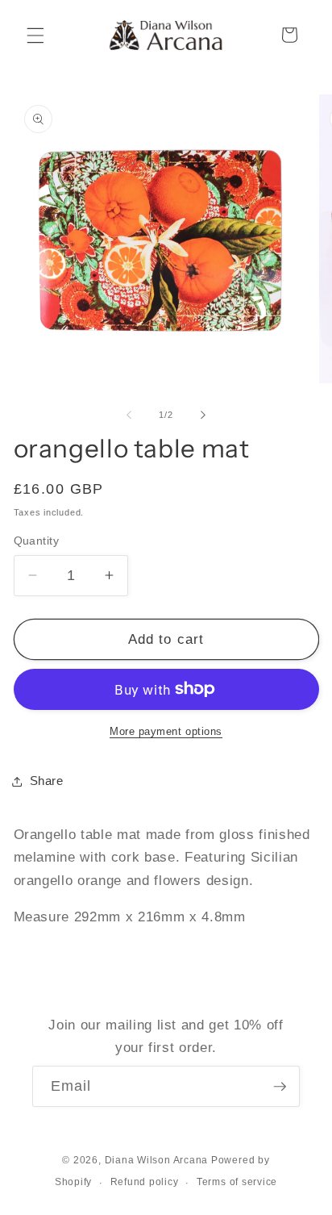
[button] (35, 34)
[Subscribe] (279, 1087)
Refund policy (144, 1182)
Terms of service (237, 1182)
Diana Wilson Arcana (157, 1160)
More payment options (166, 731)
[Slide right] (203, 414)
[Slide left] (129, 414)
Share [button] (47, 780)
